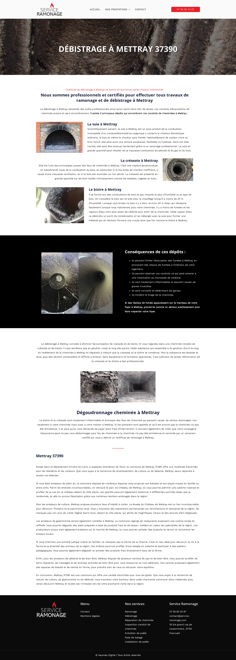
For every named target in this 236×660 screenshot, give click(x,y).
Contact (140, 9)
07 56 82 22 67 (177, 611)
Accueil (95, 9)
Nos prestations (116, 9)
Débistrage (131, 616)
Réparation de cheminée (139, 620)
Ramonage (131, 611)
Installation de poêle (137, 641)
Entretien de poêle (136, 633)
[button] (128, 9)
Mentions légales (90, 616)
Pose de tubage (134, 637)
